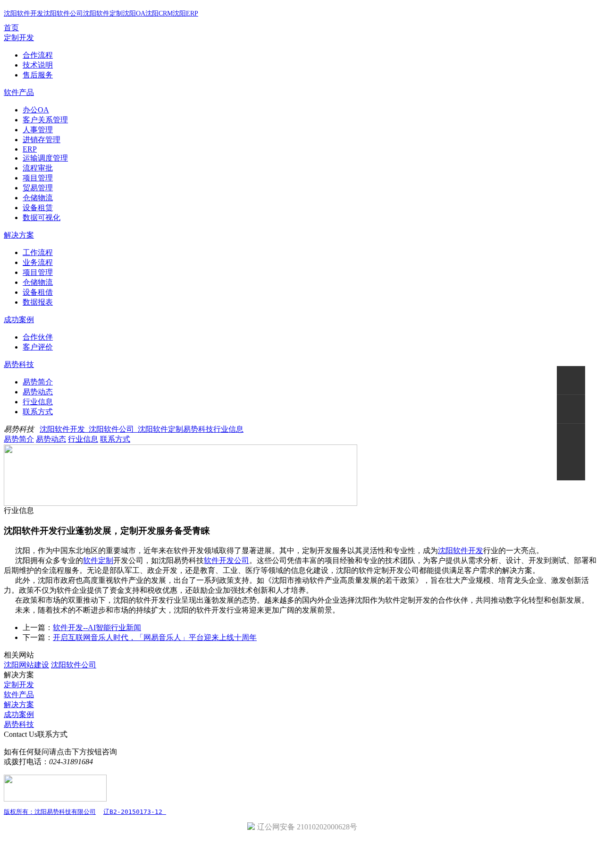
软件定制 (98, 560)
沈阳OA (134, 13)
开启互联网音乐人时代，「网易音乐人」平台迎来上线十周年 (155, 637)
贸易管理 (38, 188)
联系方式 (38, 412)
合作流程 (38, 55)
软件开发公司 (226, 560)
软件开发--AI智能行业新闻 (97, 627)
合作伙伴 (38, 337)
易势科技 (19, 364)
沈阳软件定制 (103, 13)
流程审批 (38, 168)
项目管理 (38, 178)
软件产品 (19, 92)
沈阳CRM (159, 13)
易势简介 (38, 382)
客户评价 (38, 347)
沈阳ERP (185, 13)
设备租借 (38, 292)
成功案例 (19, 320)
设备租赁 (38, 208)
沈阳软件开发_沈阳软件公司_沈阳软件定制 (111, 429)
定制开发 (19, 38)
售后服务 (38, 75)
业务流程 (38, 262)
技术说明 (38, 65)
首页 (11, 28)
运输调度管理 (45, 158)
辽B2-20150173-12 (134, 811)
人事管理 (38, 130)
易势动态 (38, 392)
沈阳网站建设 (26, 665)
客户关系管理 (45, 120)
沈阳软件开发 (23, 13)
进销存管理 (41, 140)
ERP (30, 149)
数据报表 (38, 302)
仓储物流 (38, 198)
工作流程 (38, 252)
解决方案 (19, 235)
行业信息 (38, 402)
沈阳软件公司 (63, 13)
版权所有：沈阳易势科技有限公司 (50, 811)
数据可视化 (41, 217)
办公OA (36, 110)
